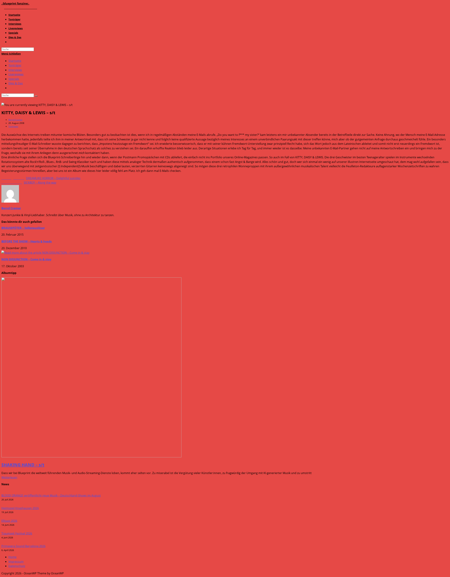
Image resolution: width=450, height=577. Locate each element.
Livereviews (16, 74)
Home (12, 557)
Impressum (16, 561)
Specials (13, 79)
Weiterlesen (9, 477)
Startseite (14, 61)
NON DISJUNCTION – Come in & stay (26, 259)
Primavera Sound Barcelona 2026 (23, 546)
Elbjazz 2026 (9, 521)
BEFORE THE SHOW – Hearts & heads (26, 241)
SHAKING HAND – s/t (22, 465)
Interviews (15, 70)
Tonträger (14, 65)
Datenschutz (16, 566)
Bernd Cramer (15, 119)
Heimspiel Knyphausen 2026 (20, 508)
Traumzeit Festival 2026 (16, 533)
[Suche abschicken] (36, 96)
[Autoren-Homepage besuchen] (10, 201)
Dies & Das (15, 83)
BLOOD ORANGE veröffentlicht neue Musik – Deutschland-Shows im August (51, 495)
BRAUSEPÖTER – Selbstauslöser (23, 228)
